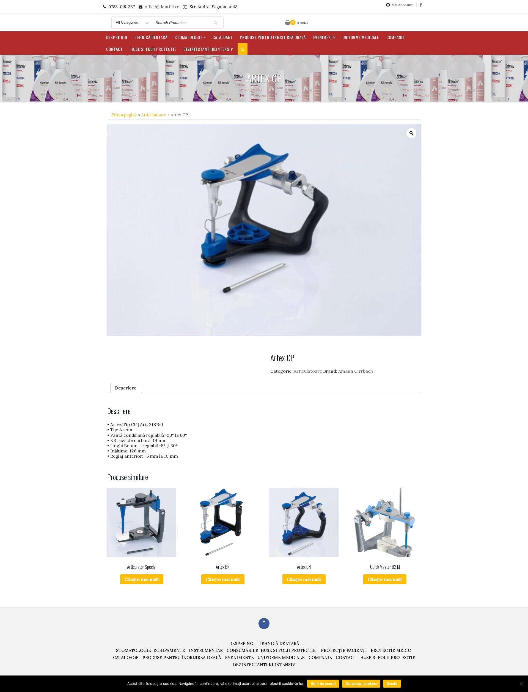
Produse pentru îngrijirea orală (273, 37)
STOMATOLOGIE (188, 37)
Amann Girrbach (355, 371)
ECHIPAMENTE (169, 650)
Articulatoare (153, 114)
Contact (114, 49)
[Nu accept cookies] (521, 683)
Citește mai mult (142, 579)
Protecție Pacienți (344, 650)
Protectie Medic (391, 650)
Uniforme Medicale (360, 37)
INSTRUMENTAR (206, 650)
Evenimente (324, 37)
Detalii (392, 684)
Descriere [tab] (126, 388)
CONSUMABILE (242, 650)
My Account (402, 5)
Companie (395, 37)
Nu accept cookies (361, 684)
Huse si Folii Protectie (153, 49)
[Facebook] (421, 7)
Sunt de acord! (323, 684)
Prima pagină (124, 114)
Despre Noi (116, 37)
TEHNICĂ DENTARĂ (151, 37)
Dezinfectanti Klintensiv (208, 49)
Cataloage (223, 37)
